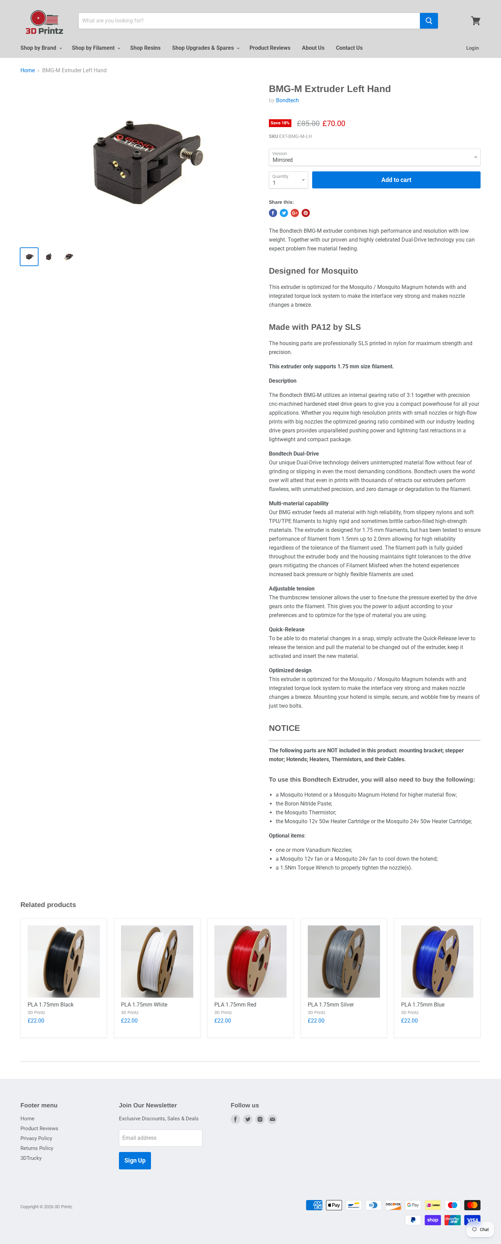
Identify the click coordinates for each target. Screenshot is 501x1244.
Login (472, 48)
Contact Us (349, 48)
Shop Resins (145, 48)
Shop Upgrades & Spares (203, 48)
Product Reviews (269, 48)
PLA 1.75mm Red (235, 1004)
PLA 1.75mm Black (51, 1004)
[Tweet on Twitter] (284, 213)
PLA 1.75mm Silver (331, 1004)
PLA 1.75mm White (144, 1004)
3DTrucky (31, 1158)
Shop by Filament (94, 48)
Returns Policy (36, 1148)
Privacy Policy (36, 1138)
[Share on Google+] (295, 213)
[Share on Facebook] (273, 213)
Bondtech (287, 100)
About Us (313, 48)
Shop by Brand (39, 48)
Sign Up (135, 1160)
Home (27, 70)
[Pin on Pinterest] (306, 213)
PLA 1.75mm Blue (422, 1004)
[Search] (429, 21)
